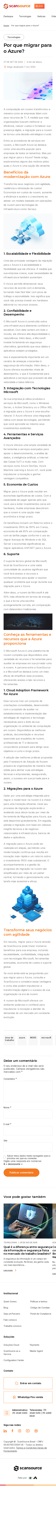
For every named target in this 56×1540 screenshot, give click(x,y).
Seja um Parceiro (12, 1313)
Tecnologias (25, 16)
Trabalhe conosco (13, 1326)
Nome (7, 1107)
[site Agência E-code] (30, 1477)
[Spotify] (36, 1431)
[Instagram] (19, 1430)
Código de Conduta (40, 1307)
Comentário (10, 1078)
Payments (34, 1345)
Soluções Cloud (11, 1345)
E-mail (7, 1124)
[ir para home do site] (17, 6)
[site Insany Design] (35, 1478)
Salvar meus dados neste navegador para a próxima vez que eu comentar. (28, 1157)
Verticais (41, 16)
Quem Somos (10, 1301)
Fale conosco (10, 1320)
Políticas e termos (38, 1301)
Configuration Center (14, 1360)
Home (6, 25)
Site (5, 1140)
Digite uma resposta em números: (23, 1161)
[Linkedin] (5, 1431)
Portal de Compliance (40, 1313)
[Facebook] (12, 1430)
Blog (6, 1307)
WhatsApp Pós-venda (30, 1397)
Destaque (8, 16)
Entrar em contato (30, 1383)
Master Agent (36, 1351)
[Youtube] (28, 1430)
